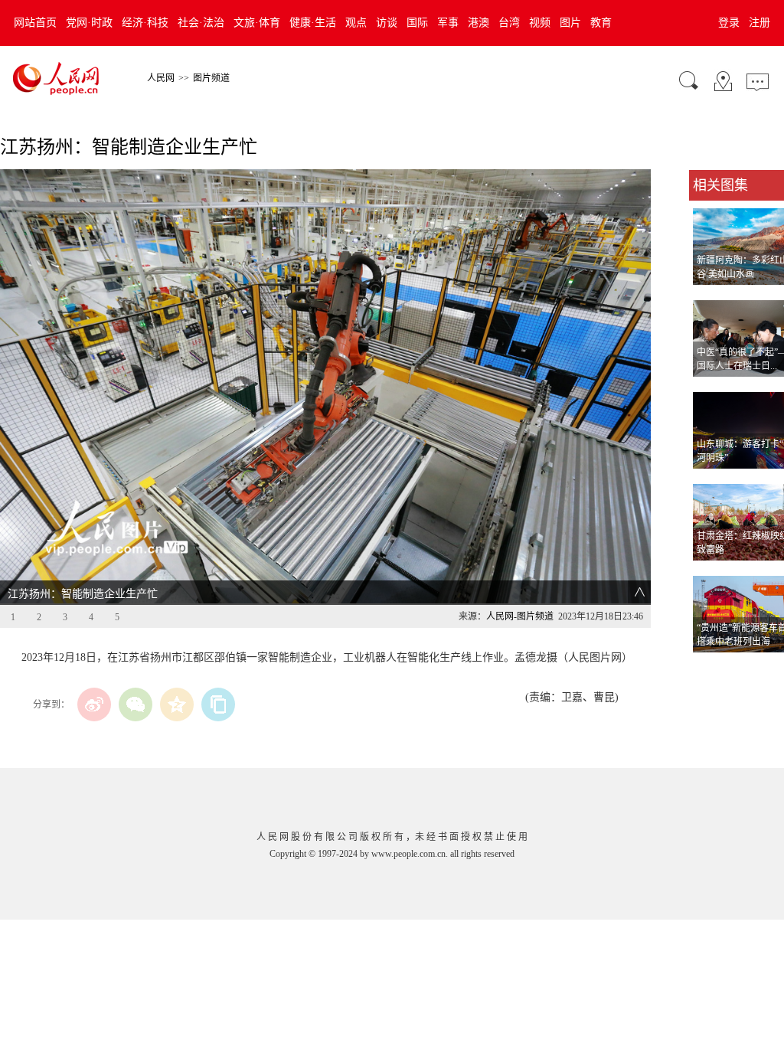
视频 (539, 22)
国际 (417, 22)
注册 (759, 22)
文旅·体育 (257, 22)
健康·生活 (312, 22)
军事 (448, 22)
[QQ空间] (177, 704)
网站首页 (35, 22)
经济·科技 (145, 22)
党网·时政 (89, 22)
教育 (601, 22)
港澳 (478, 22)
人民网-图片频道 (520, 616)
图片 (570, 22)
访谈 (386, 22)
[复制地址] (218, 704)
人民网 (161, 78)
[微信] (135, 704)
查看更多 (710, 668)
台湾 (509, 22)
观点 (356, 22)
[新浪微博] (94, 704)
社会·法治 (201, 22)
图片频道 (211, 78)
